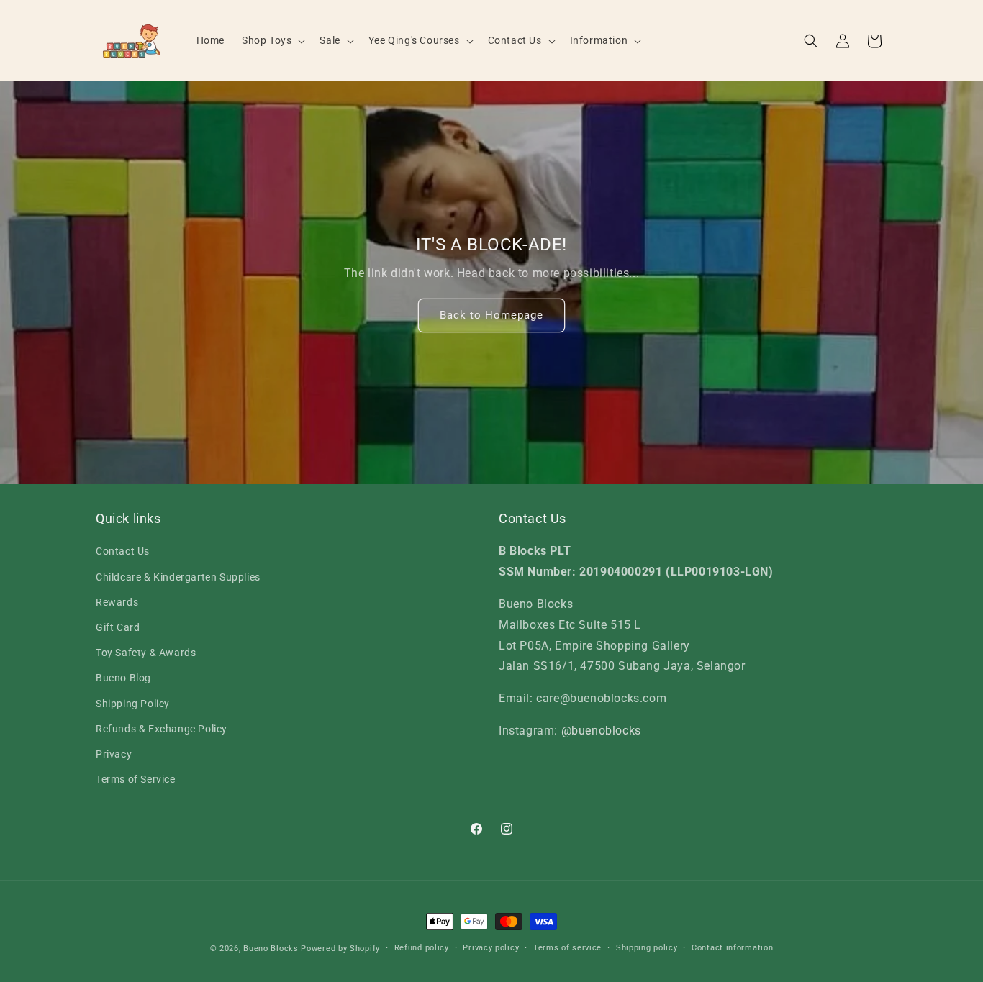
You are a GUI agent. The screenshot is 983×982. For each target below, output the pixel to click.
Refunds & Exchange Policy (161, 729)
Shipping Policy (133, 703)
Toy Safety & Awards (146, 652)
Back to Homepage (491, 315)
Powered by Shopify (340, 948)
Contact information (732, 948)
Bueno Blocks (270, 948)
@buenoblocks (601, 730)
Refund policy (421, 948)
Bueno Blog (123, 677)
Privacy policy (491, 948)
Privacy (114, 754)
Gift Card (118, 627)
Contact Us (123, 551)
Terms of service (567, 948)
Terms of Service (136, 779)
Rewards (117, 602)
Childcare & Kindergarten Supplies (178, 577)
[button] (272, 40)
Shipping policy (647, 948)
